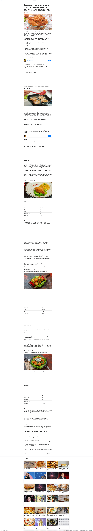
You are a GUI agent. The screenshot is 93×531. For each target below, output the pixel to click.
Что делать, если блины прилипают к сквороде (33, 135)
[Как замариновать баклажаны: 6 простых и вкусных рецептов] (52, 523)
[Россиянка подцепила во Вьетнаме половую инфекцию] (40, 500)
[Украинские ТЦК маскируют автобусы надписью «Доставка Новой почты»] (63, 523)
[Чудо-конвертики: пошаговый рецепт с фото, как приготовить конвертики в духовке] (52, 466)
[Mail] (1, 1)
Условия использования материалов (84, 530)
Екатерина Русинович (29, 12)
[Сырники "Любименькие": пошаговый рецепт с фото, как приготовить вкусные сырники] (40, 466)
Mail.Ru (1, 530)
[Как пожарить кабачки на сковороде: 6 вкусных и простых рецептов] (52, 512)
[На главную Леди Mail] (3, 1)
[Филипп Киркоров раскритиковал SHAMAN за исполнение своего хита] (40, 523)
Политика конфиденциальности (76, 530)
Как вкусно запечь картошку (30, 60)
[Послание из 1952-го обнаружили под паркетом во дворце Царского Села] (29, 466)
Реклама (7, 530)
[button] (38, 22)
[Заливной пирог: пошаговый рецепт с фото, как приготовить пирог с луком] (29, 489)
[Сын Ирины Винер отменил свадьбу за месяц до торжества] (29, 500)
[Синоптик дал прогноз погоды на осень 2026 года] (63, 512)
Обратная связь (90, 530)
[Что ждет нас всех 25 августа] (52, 477)
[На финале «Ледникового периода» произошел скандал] (40, 477)
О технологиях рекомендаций (69, 530)
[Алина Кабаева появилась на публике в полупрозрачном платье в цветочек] (29, 477)
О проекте (64, 530)
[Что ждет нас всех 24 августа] (40, 489)
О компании (4, 530)
